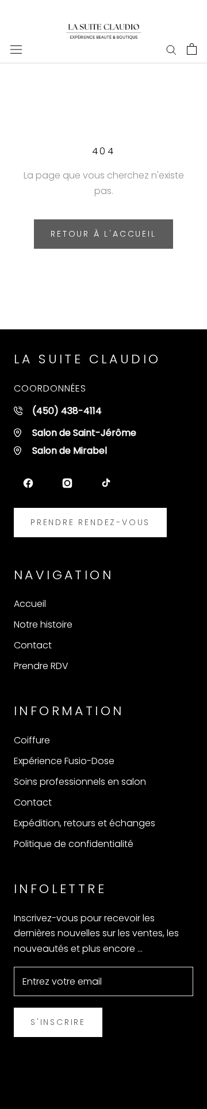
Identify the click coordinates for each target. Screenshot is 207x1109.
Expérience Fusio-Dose (64, 761)
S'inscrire (58, 1022)
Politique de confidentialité (73, 843)
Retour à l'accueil (103, 234)
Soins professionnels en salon (80, 781)
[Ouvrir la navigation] (16, 49)
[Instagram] (67, 483)
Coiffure (32, 740)
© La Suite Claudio (104, 1082)
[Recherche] (171, 49)
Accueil (30, 603)
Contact (33, 645)
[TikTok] (106, 483)
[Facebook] (28, 483)
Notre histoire (43, 624)
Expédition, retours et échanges (84, 823)
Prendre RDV (41, 666)
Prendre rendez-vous (90, 522)
